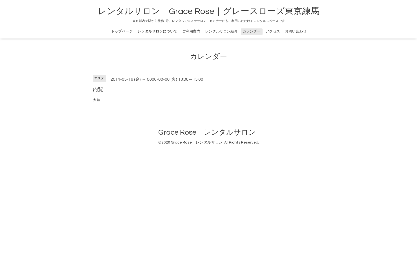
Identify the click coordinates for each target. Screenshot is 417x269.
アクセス (272, 31)
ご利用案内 (191, 31)
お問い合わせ (295, 31)
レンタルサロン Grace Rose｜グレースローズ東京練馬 (209, 11)
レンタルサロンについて (157, 31)
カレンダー (252, 31)
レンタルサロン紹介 (221, 31)
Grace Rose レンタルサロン (207, 132)
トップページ (122, 31)
